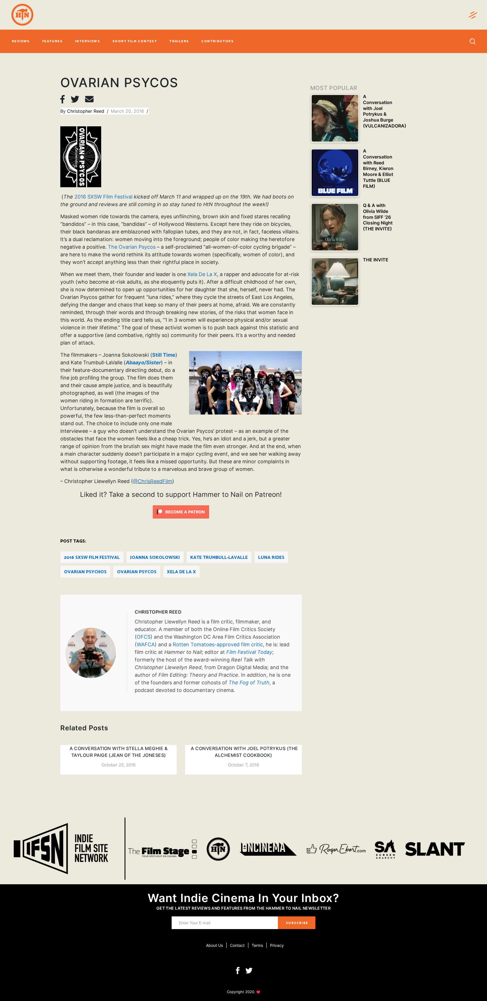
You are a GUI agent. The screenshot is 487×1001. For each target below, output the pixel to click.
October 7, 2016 (243, 765)
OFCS (143, 637)
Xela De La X (202, 274)
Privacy (277, 945)
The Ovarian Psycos (132, 247)
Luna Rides (271, 557)
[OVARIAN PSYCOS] (96, 653)
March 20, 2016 (128, 111)
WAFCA (146, 644)
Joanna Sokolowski (155, 557)
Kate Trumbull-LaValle (219, 557)
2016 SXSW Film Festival (103, 197)
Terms (257, 945)
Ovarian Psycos (136, 572)
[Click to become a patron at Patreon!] (181, 511)
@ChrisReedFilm (152, 481)
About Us (214, 945)
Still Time (163, 355)
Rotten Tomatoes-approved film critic (218, 644)
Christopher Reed (86, 111)
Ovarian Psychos (85, 572)
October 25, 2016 (118, 765)
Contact (237, 945)
